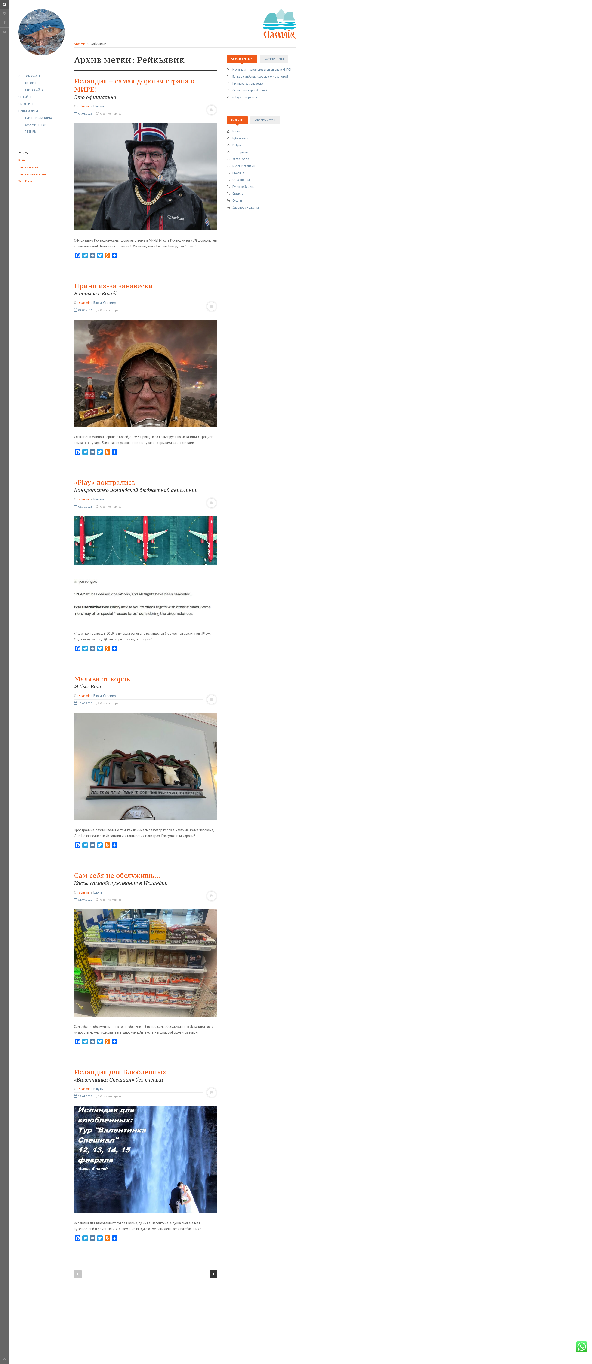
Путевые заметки (243, 187)
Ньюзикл (99, 106)
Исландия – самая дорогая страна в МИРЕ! (261, 70)
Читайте (25, 97)
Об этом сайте (29, 76)
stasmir (84, 106)
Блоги (97, 302)
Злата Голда (240, 159)
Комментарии (274, 58)
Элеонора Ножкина (245, 207)
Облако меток (265, 120)
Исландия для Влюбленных (120, 1075)
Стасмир (109, 302)
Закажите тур (35, 125)
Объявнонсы (241, 180)
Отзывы (31, 132)
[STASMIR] (279, 23)
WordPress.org (27, 181)
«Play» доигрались (244, 97)
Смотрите (26, 104)
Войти (22, 160)
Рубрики (237, 120)
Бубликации (240, 138)
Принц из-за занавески (113, 289)
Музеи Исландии (243, 166)
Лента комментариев (32, 174)
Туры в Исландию (38, 118)
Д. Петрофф (240, 152)
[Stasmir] (41, 32)
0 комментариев (110, 113)
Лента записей (28, 167)
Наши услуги (28, 111)
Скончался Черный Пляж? (249, 90)
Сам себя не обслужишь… (121, 878)
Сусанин (238, 201)
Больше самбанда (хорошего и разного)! (260, 77)
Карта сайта (34, 90)
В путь (98, 1089)
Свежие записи (241, 58)
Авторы (30, 83)
